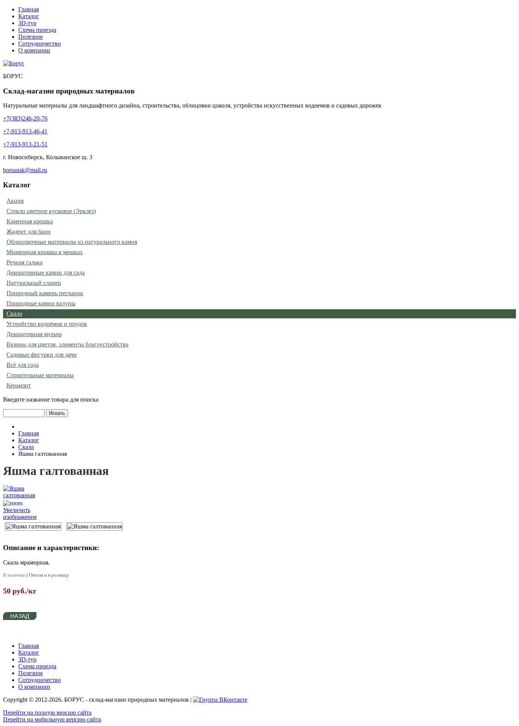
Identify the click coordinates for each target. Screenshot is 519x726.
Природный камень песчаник (44, 293)
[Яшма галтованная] (33, 526)
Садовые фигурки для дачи (41, 354)
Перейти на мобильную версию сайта (52, 719)
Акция (15, 201)
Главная (28, 9)
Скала (14, 313)
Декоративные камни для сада (45, 272)
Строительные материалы (40, 375)
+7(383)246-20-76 (25, 118)
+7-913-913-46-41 (25, 131)
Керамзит (18, 385)
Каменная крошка (29, 221)
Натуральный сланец (33, 283)
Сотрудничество (39, 43)
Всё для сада (22, 365)
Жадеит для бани (28, 231)
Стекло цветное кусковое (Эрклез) (51, 211)
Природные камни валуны (41, 303)
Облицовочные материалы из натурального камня (71, 242)
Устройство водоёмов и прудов (46, 324)
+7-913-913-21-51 (25, 144)
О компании (34, 50)
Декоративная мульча (34, 334)
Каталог (28, 16)
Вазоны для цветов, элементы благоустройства (67, 344)
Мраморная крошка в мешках (44, 252)
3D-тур (27, 23)
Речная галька (24, 262)
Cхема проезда (37, 30)
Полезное (30, 36)
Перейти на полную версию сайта (47, 712)
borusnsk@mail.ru (25, 170)
